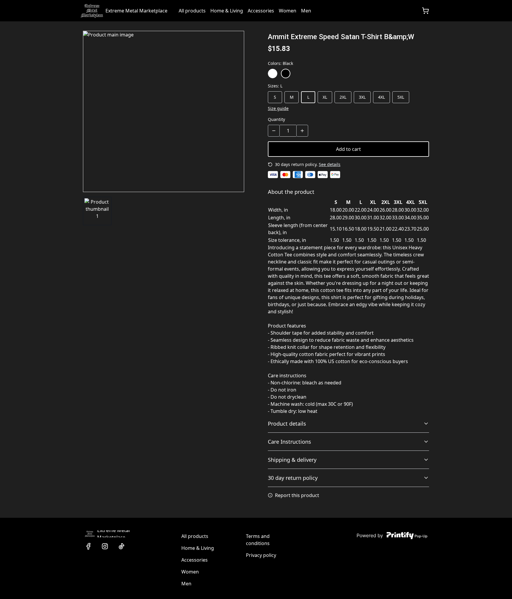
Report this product (297, 495)
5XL (400, 97)
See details (329, 164)
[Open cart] (425, 11)
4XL (381, 97)
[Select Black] (285, 73)
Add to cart (348, 149)
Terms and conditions (258, 540)
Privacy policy (261, 555)
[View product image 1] (97, 211)
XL (325, 97)
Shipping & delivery (292, 459)
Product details (287, 423)
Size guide (278, 108)
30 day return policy (293, 477)
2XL (343, 97)
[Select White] (272, 73)
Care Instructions (289, 441)
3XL (362, 97)
